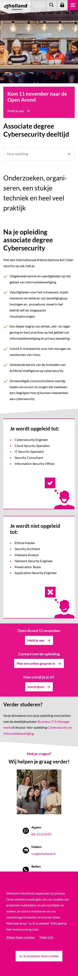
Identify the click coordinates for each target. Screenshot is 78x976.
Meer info (46, 937)
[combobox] (39, 153)
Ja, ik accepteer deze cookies (39, 956)
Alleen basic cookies (20, 937)
